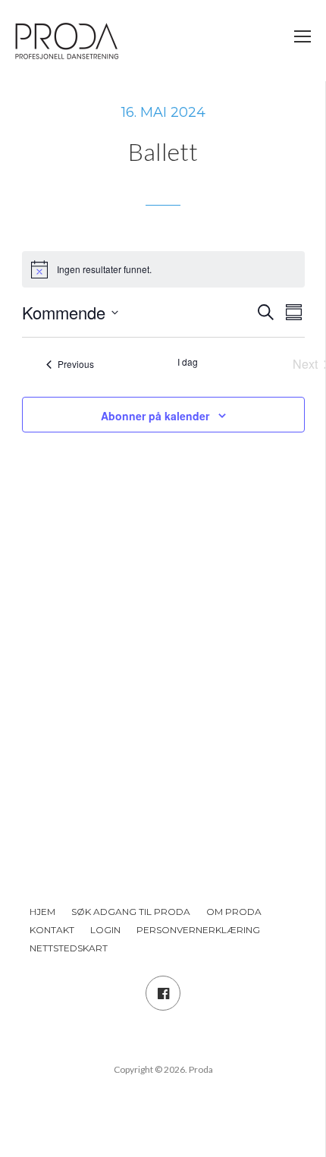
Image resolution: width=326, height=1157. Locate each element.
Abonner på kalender (155, 415)
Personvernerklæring (198, 929)
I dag (187, 362)
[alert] (163, 269)
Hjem (42, 911)
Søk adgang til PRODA (130, 911)
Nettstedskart (69, 948)
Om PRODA (234, 911)
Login (105, 929)
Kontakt (52, 929)
